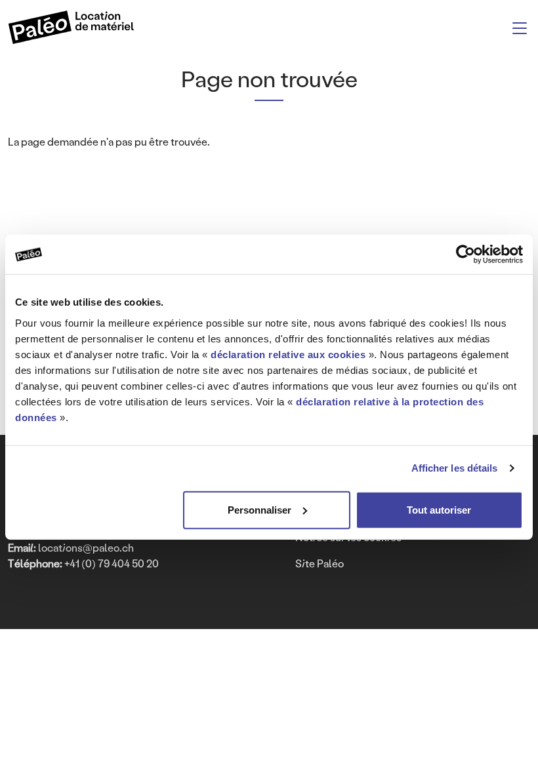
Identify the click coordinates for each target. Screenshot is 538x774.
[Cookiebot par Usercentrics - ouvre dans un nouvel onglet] (465, 254)
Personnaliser (259, 509)
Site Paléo (319, 563)
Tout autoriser (439, 509)
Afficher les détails (454, 468)
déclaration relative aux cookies (288, 353)
